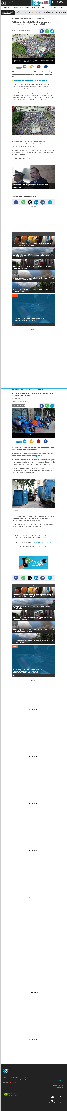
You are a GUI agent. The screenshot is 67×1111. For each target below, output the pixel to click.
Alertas (40, 390)
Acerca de (60, 1082)
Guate (21, 7)
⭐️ (29, 80)
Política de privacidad (57, 1085)
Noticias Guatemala (20, 18)
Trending (53, 7)
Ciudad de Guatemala (18, 405)
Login (9, 2)
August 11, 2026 (41, 546)
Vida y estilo (45, 7)
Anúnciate (60, 1080)
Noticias (16, 7)
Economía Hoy (7, 7)
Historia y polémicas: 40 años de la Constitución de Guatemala (28, 319)
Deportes (33, 7)
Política (40, 18)
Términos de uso (59, 1087)
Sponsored (13, 1082)
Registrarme (16, 2)
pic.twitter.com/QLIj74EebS (41, 542)
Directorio (60, 1090)
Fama (39, 7)
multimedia (61, 7)
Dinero (27, 7)
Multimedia (6, 1082)
